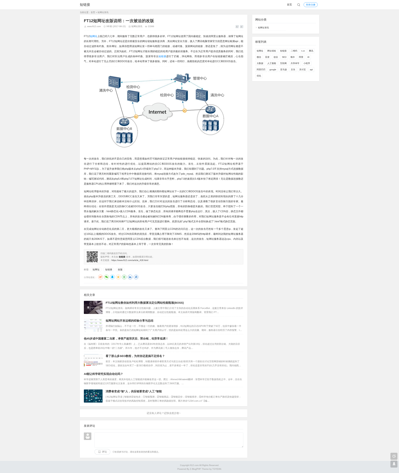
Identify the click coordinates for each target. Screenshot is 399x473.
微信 (259, 57)
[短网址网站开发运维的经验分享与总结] (93, 325)
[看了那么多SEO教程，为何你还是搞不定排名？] (93, 360)
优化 (259, 75)
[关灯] (393, 456)
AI (308, 57)
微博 (100, 277)
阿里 (301, 57)
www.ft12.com (94, 26)
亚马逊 (283, 69)
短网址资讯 (103, 12)
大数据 (260, 63)
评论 (104, 451)
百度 (267, 57)
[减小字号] (241, 26)
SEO (284, 57)
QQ (112, 277)
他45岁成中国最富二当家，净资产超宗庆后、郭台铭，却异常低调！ (126, 338)
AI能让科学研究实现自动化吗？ (103, 373)
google (272, 69)
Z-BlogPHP (195, 469)
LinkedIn (130, 277)
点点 (136, 277)
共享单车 (295, 63)
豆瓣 (124, 277)
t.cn (303, 51)
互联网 (283, 63)
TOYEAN (216, 469)
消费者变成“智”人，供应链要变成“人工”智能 (134, 391)
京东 (293, 69)
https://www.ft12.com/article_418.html (129, 260)
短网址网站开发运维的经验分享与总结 (129, 320)
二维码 (294, 51)
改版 (120, 269)
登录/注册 (310, 4)
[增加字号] (237, 26)
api (311, 69)
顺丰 (293, 57)
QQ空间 (118, 277)
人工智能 (271, 63)
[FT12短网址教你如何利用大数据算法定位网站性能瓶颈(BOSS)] (93, 307)
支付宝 (302, 69)
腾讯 (311, 51)
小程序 (306, 63)
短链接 (85, 5)
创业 (276, 57)
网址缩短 (271, 51)
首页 (289, 4)
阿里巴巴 (261, 69)
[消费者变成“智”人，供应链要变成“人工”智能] (93, 396)
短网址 (93, 36)
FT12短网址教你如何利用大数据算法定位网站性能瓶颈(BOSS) (145, 302)
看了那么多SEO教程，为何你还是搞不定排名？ (135, 356)
